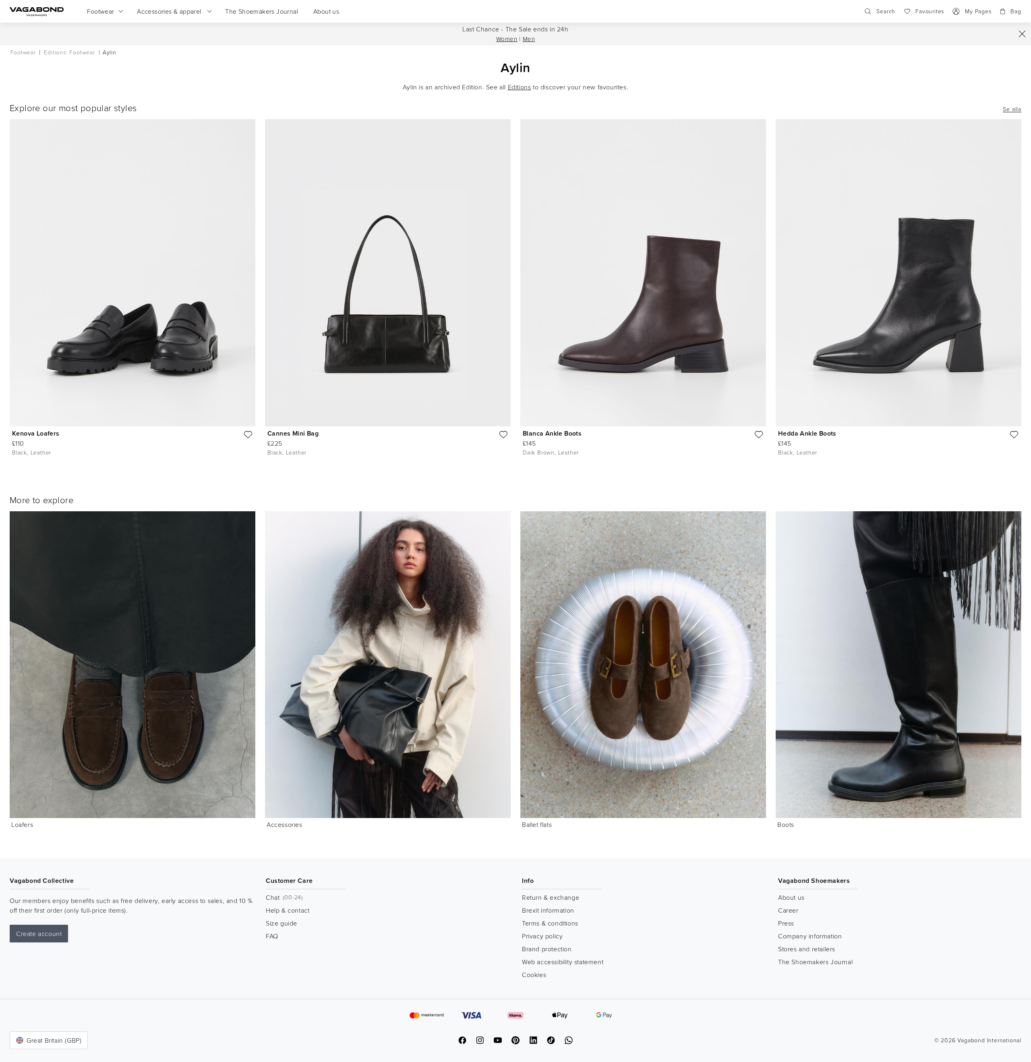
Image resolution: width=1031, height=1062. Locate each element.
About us (791, 897)
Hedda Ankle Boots (807, 433)
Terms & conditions (550, 923)
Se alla (1012, 109)
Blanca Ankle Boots (552, 433)
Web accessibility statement (562, 961)
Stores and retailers (806, 948)
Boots (785, 824)
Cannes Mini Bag (293, 433)
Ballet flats (537, 824)
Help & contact (287, 910)
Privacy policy (542, 936)
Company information (810, 936)
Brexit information (548, 910)
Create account (39, 933)
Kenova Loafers (36, 433)
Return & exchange (550, 897)
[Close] (1022, 34)
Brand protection (547, 948)
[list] (515, 293)
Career (788, 910)
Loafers (22, 824)
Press (786, 923)
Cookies (534, 974)
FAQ (272, 936)
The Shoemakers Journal (815, 961)
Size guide (281, 923)
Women (507, 39)
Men (529, 39)
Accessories (284, 824)
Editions (519, 87)
